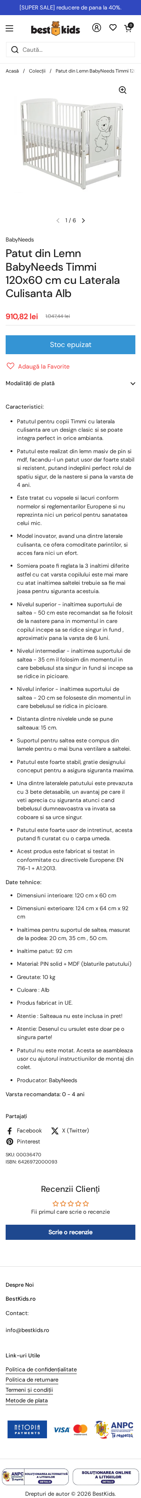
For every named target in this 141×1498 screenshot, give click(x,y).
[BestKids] (61, 28)
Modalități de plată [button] (30, 383)
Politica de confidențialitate (41, 1369)
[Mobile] (97, 30)
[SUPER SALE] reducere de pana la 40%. (70, 8)
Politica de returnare (32, 1379)
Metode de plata (27, 1400)
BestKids (103, 1494)
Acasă (12, 71)
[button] (127, 28)
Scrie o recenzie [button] (70, 1232)
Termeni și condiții (29, 1390)
